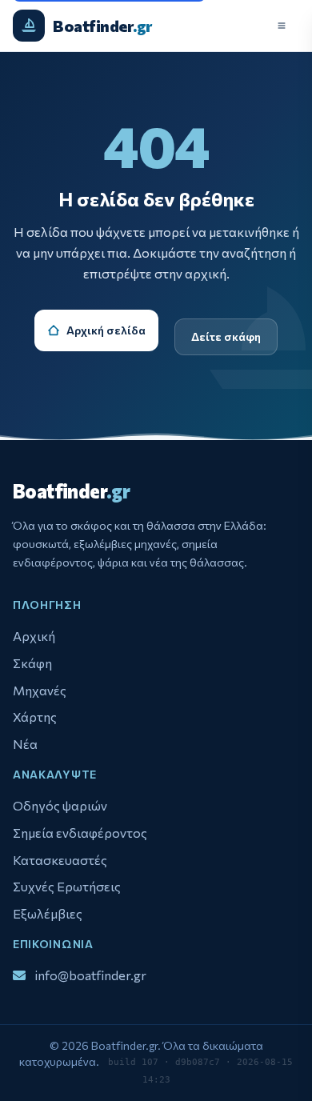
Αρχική (34, 635)
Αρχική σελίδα (106, 330)
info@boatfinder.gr (90, 975)
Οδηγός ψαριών (60, 805)
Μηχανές (39, 690)
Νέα (25, 743)
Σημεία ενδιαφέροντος (80, 832)
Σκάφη (32, 663)
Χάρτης (35, 716)
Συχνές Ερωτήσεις (67, 886)
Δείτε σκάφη (226, 336)
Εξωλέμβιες (47, 913)
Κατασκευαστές (60, 859)
